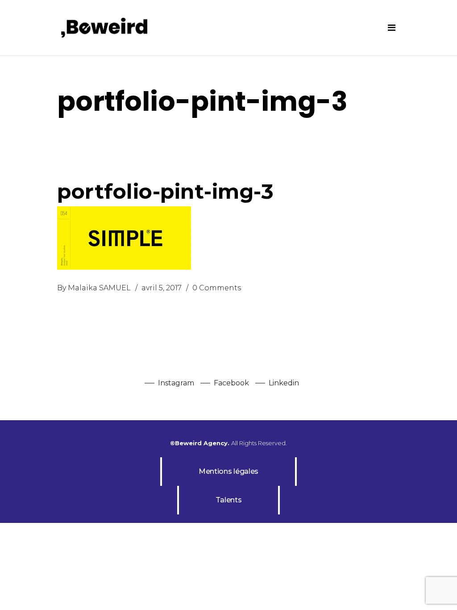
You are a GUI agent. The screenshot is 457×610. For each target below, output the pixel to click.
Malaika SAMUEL (99, 288)
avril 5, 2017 (161, 288)
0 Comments (216, 288)
